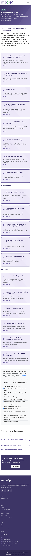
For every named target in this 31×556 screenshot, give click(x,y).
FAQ (2, 505)
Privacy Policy (8, 554)
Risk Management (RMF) (6, 517)
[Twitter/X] (5, 490)
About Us (3, 496)
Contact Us (15, 466)
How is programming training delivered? (11, 449)
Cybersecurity (4, 515)
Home (2, 20)
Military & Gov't (4, 498)
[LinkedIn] (11, 490)
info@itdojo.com (6, 539)
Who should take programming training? (11, 445)
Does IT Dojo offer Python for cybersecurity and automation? (13, 440)
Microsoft (3, 520)
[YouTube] (8, 490)
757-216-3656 (5, 537)
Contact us (23, 375)
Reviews (3, 500)
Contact (2, 507)
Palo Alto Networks (5, 529)
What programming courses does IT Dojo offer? (13, 435)
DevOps (2, 524)
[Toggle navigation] (28, 2)
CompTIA (3, 526)
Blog (2, 503)
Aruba (2, 531)
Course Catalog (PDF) (6, 509)
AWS (2, 522)
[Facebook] (2, 490)
